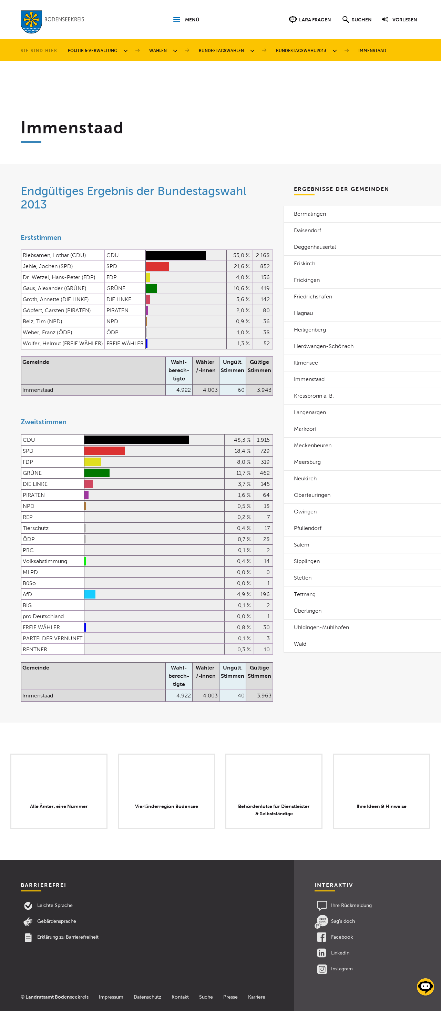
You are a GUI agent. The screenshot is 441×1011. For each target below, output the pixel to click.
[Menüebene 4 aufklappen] (335, 50)
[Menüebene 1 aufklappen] (126, 50)
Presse (230, 997)
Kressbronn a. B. (314, 396)
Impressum (111, 997)
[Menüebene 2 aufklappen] (176, 50)
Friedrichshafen (313, 296)
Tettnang (305, 594)
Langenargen (310, 412)
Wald (300, 644)
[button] (356, 23)
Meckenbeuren (312, 445)
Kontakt (180, 997)
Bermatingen (310, 214)
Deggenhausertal (315, 247)
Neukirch (305, 478)
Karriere (256, 997)
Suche (206, 997)
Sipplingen (307, 561)
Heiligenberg (310, 330)
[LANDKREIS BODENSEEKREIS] (52, 23)
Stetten (302, 578)
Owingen (305, 511)
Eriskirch (304, 263)
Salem (301, 545)
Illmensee (306, 363)
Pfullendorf (307, 528)
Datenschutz (147, 997)
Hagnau (303, 313)
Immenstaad (309, 379)
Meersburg (307, 462)
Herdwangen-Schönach (323, 346)
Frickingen (307, 280)
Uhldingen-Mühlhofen (321, 627)
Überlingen (307, 611)
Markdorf (305, 429)
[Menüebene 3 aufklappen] (253, 50)
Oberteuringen (312, 495)
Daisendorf (307, 230)
